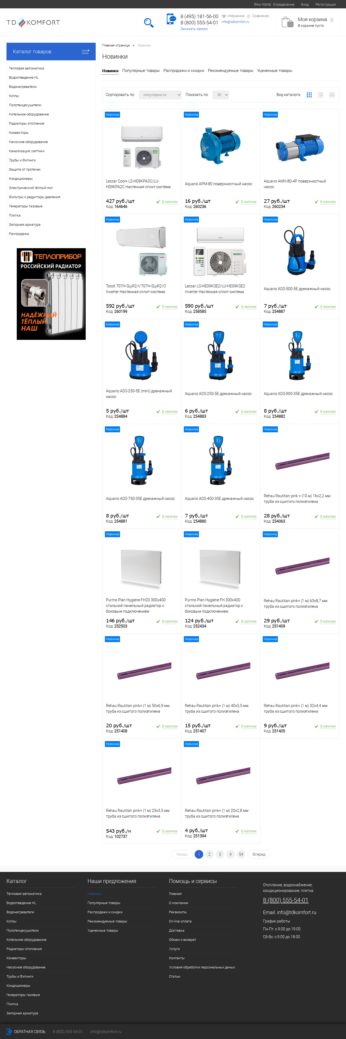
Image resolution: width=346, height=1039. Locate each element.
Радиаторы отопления (24, 949)
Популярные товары (141, 70)
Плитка (12, 1004)
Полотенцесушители (22, 930)
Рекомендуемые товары (230, 70)
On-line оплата (70, 4)
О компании (41, 4)
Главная (175, 894)
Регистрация (325, 4)
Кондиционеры (18, 986)
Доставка (98, 4)
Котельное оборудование (26, 940)
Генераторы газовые (23, 995)
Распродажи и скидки (184, 70)
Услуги (155, 4)
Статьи (174, 976)
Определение (283, 4)
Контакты (220, 4)
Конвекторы (16, 958)
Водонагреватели (20, 912)
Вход (305, 4)
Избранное (236, 16)
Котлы (11, 921)
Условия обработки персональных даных (202, 967)
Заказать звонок (194, 29)
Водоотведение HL (21, 903)
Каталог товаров (32, 51)
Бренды (175, 4)
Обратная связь (29, 1032)
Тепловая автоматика (24, 894)
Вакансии (196, 4)
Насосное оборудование (25, 967)
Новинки (110, 70)
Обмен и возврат (128, 4)
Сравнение (260, 16)
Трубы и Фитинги (19, 976)
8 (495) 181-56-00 (199, 16)
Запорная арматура (22, 1013)
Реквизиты (178, 912)
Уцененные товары (274, 70)
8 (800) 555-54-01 (199, 22)
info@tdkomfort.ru (235, 22)
